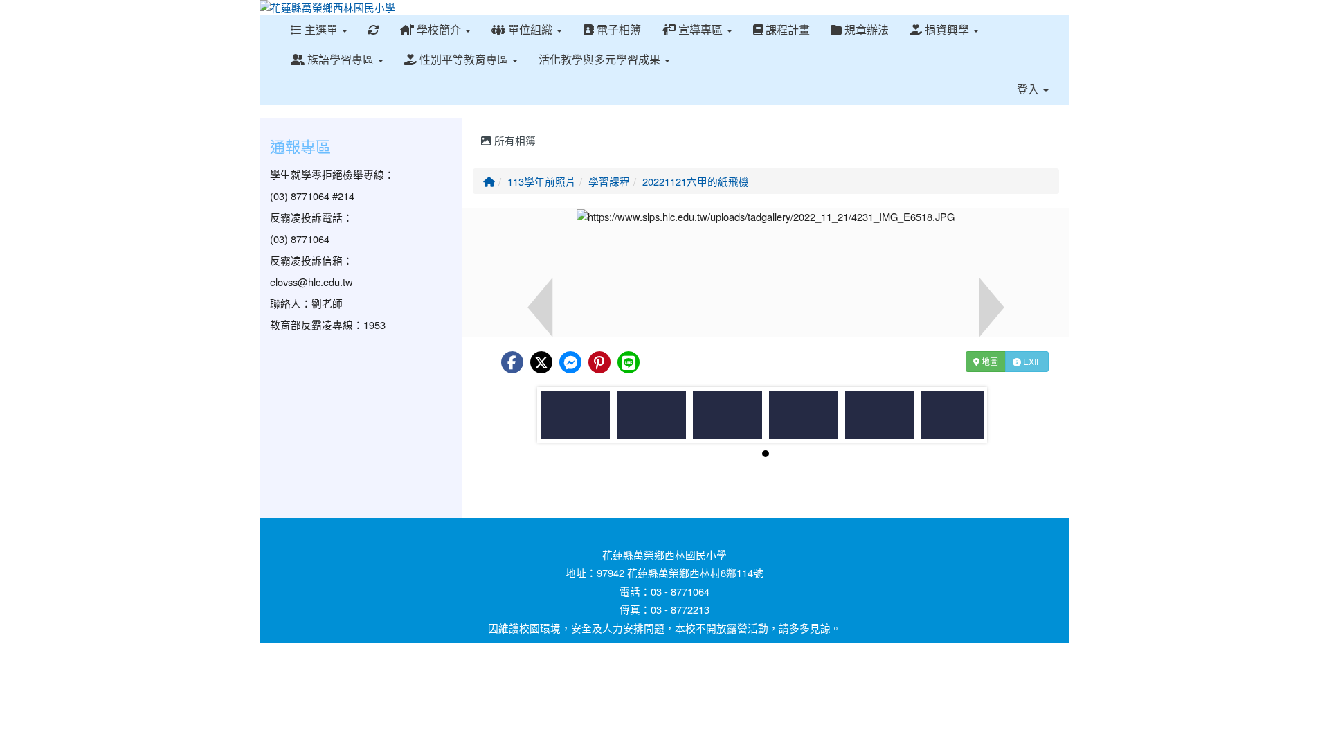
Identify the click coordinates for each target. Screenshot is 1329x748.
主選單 (321, 29)
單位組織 (530, 29)
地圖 (988, 361)
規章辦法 (865, 29)
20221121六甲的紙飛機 (695, 181)
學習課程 (609, 181)
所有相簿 (513, 140)
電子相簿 (617, 29)
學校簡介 (439, 29)
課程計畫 (786, 29)
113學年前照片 (541, 181)
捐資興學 (947, 29)
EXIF (1031, 361)
